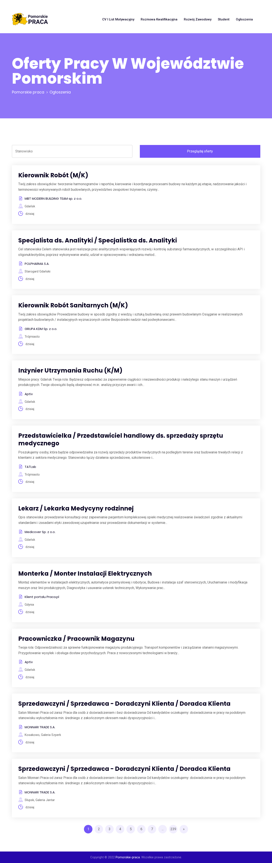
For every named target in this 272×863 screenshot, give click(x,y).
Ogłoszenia (244, 19)
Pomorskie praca (28, 92)
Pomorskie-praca (128, 857)
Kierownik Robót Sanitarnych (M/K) (73, 305)
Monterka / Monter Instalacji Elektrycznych (85, 573)
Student (224, 19)
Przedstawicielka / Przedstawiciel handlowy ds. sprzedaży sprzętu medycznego (120, 439)
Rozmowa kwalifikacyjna (159, 19)
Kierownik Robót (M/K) (53, 175)
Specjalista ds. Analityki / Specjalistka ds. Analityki (97, 240)
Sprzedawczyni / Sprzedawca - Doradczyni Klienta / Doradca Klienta (124, 704)
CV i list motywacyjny (118, 19)
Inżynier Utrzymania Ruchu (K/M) (70, 370)
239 (173, 829)
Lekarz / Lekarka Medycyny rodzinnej (76, 508)
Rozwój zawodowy (197, 19)
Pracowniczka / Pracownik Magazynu (76, 639)
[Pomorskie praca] (30, 19)
